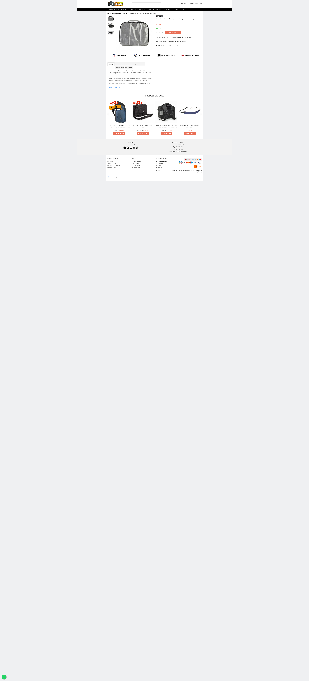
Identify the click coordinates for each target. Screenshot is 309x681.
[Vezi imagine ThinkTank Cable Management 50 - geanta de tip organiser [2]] (111, 32)
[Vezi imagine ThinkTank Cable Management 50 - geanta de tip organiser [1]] (111, 25)
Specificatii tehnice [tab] (139, 64)
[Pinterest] (127, 148)
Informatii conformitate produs (116, 87)
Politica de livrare (111, 167)
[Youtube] (131, 148)
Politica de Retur (135, 163)
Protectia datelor (165, 9)
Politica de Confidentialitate (114, 165)
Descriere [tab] (111, 64)
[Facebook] (124, 148)
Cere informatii (174, 45)
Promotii (142, 9)
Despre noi (110, 161)
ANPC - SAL (134, 171)
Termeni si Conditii (111, 163)
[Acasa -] (115, 3)
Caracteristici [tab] (119, 64)
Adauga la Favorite (161, 45)
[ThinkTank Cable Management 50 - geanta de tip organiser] (134, 33)
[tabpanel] (134, 33)
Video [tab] (126, 64)
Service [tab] (131, 64)
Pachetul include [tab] (120, 67)
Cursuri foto (134, 9)
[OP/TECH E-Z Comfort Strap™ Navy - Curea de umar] (190, 112)
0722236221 (179, 147)
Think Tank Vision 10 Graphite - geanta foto (142, 126)
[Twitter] (134, 148)
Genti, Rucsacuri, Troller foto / (120, 13)
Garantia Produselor (136, 165)
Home (122, 9)
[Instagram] (137, 148)
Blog (126, 9)
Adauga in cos (173, 32)
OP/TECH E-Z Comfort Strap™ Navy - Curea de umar (190, 126)
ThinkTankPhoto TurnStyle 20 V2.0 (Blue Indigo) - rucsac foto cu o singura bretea (119, 126)
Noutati (148, 9)
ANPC (133, 169)
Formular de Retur (136, 167)
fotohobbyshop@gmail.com (179, 151)
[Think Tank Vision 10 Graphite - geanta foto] (143, 112)
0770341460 (179, 149)
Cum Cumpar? (176, 9)
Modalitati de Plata (136, 161)
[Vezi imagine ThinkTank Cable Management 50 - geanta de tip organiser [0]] (111, 18)
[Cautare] (159, 4)
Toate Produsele (112, 9)
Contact (155, 9)
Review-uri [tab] (128, 67)
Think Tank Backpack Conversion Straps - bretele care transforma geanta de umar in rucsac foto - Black (166, 126)
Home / (109, 13)
